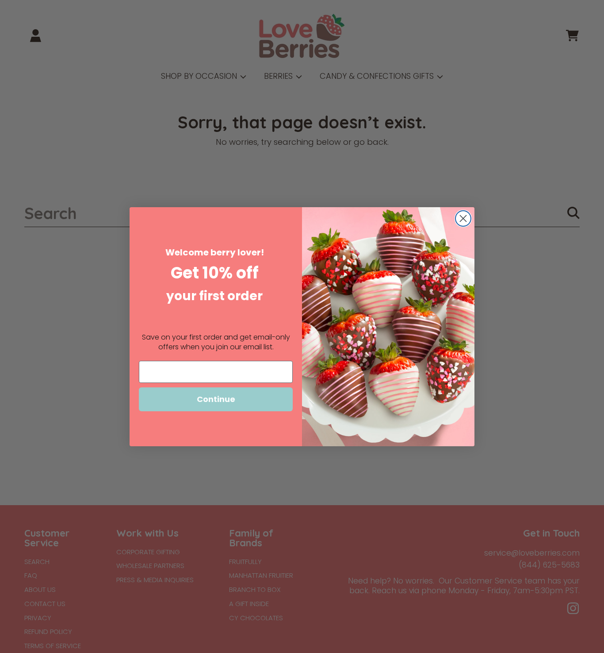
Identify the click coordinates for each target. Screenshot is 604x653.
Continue (216, 399)
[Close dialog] (463, 218)
